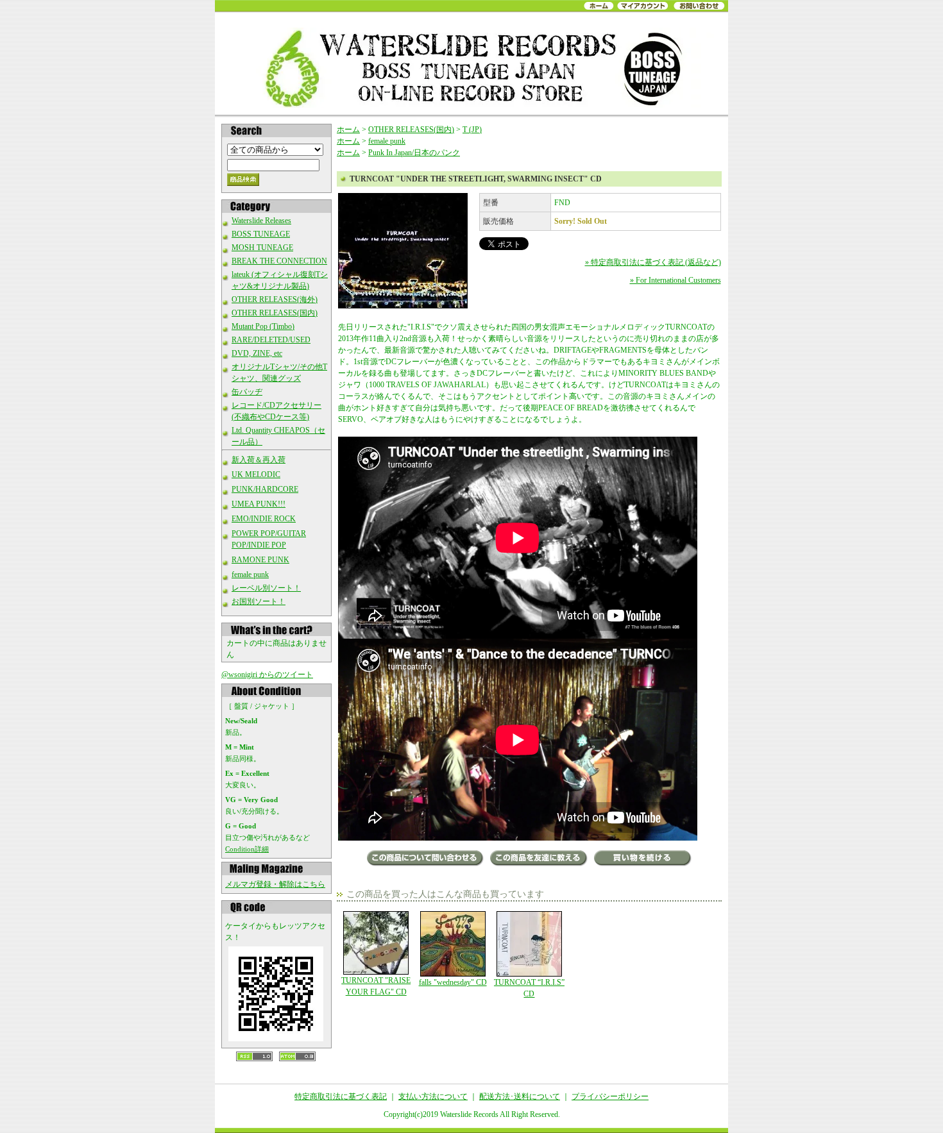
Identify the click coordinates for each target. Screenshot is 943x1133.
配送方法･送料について (519, 1096)
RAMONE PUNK (260, 559)
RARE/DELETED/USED (271, 339)
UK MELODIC (256, 474)
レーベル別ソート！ (266, 587)
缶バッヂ (247, 391)
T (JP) (472, 129)
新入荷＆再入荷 (258, 459)
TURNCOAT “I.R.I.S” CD (529, 988)
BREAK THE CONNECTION (279, 260)
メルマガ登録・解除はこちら (275, 884)
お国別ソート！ (258, 601)
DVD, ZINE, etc (257, 353)
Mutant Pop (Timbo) (263, 326)
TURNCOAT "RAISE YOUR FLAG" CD (376, 986)
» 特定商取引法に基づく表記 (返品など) (653, 262)
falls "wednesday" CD (453, 982)
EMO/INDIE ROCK (264, 518)
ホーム (348, 129)
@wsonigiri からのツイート (267, 674)
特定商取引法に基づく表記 (340, 1096)
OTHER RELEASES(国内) (275, 312)
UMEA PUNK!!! (258, 503)
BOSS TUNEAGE (261, 234)
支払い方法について (433, 1096)
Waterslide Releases (261, 220)
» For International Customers (675, 280)
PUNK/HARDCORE (265, 489)
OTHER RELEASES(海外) (275, 299)
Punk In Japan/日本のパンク (414, 152)
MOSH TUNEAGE (262, 247)
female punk (250, 574)
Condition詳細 (247, 849)
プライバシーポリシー (610, 1096)
